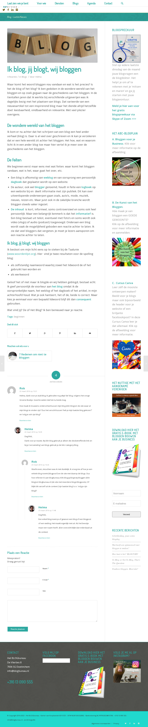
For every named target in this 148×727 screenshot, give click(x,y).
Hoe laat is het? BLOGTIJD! (125, 554)
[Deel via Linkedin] (74, 333)
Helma (38, 76)
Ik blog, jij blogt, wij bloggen (44, 68)
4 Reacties (12, 76)
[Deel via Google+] (45, 333)
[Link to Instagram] (17, 10)
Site (44, 591)
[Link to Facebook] (8, 10)
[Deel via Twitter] (30, 333)
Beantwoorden (25, 420)
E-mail (46, 579)
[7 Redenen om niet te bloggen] (2, 364)
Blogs (24, 76)
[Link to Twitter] (4, 10)
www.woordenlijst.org (21, 254)
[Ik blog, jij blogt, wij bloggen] (52, 45)
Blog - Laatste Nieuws (16, 16)
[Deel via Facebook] (14, 333)
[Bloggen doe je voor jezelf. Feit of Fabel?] (146, 364)
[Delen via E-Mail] (90, 333)
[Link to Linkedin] (12, 10)
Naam (46, 568)
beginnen (19, 316)
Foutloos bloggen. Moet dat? (125, 568)
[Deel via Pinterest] (59, 333)
